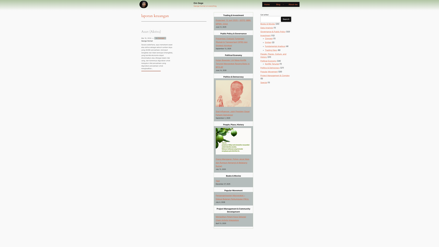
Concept (161, 38)
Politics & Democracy (270, 68)
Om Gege (198, 3)
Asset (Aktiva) (151, 32)
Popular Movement (269, 72)
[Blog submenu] (283, 4)
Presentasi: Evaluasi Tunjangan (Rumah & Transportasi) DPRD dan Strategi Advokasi (232, 42)
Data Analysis (266, 28)
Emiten (268, 42)
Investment (265, 35)
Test (218, 181)
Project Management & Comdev (275, 75)
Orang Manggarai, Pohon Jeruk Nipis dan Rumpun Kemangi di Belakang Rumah (232, 162)
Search (286, 19)
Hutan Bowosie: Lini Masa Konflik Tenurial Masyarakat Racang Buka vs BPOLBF (233, 63)
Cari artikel (264, 15)
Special (263, 82)
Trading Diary (271, 50)
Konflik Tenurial (272, 64)
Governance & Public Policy (272, 32)
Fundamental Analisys (275, 46)
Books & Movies (267, 24)
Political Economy (268, 61)
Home (267, 4)
